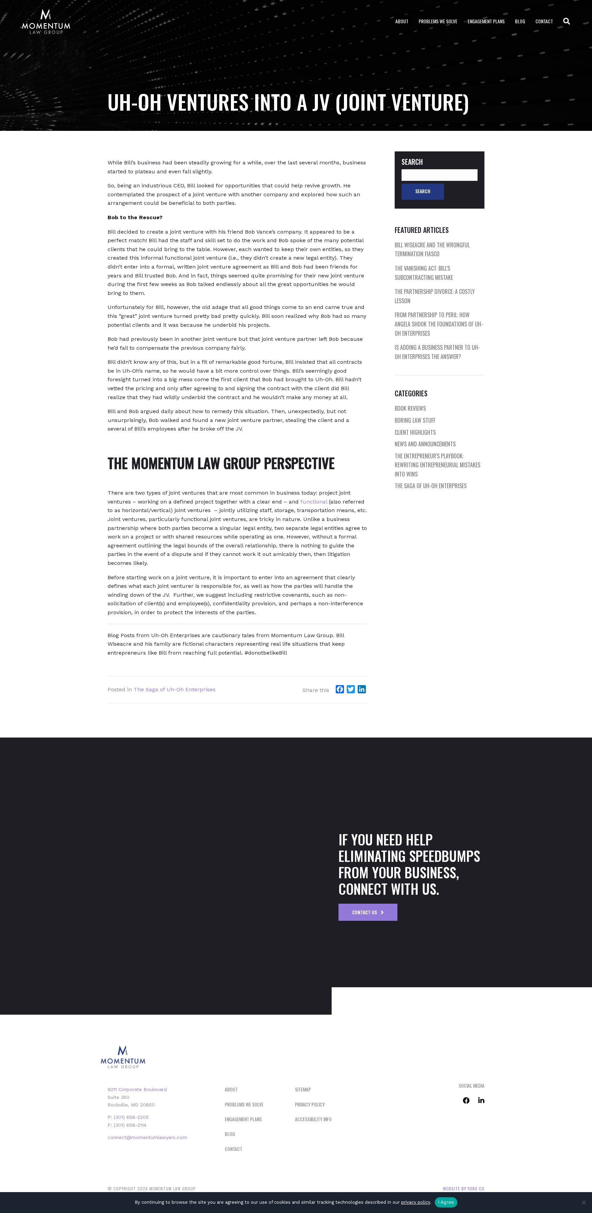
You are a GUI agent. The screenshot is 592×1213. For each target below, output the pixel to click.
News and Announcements (425, 444)
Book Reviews (410, 408)
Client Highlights (415, 432)
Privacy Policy (310, 1104)
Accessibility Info (313, 1119)
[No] (583, 1202)
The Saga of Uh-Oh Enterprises (174, 689)
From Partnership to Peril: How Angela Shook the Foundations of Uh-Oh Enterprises (439, 324)
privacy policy (415, 1202)
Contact (544, 21)
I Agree (446, 1202)
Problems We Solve (438, 21)
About (401, 21)
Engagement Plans (486, 21)
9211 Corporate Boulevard (137, 1089)
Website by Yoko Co (463, 1188)
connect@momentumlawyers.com (147, 1137)
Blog (520, 21)
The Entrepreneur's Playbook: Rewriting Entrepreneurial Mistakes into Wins (437, 465)
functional (313, 501)
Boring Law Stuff (415, 420)
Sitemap (303, 1089)
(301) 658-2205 (131, 1117)
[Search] (564, 21)
